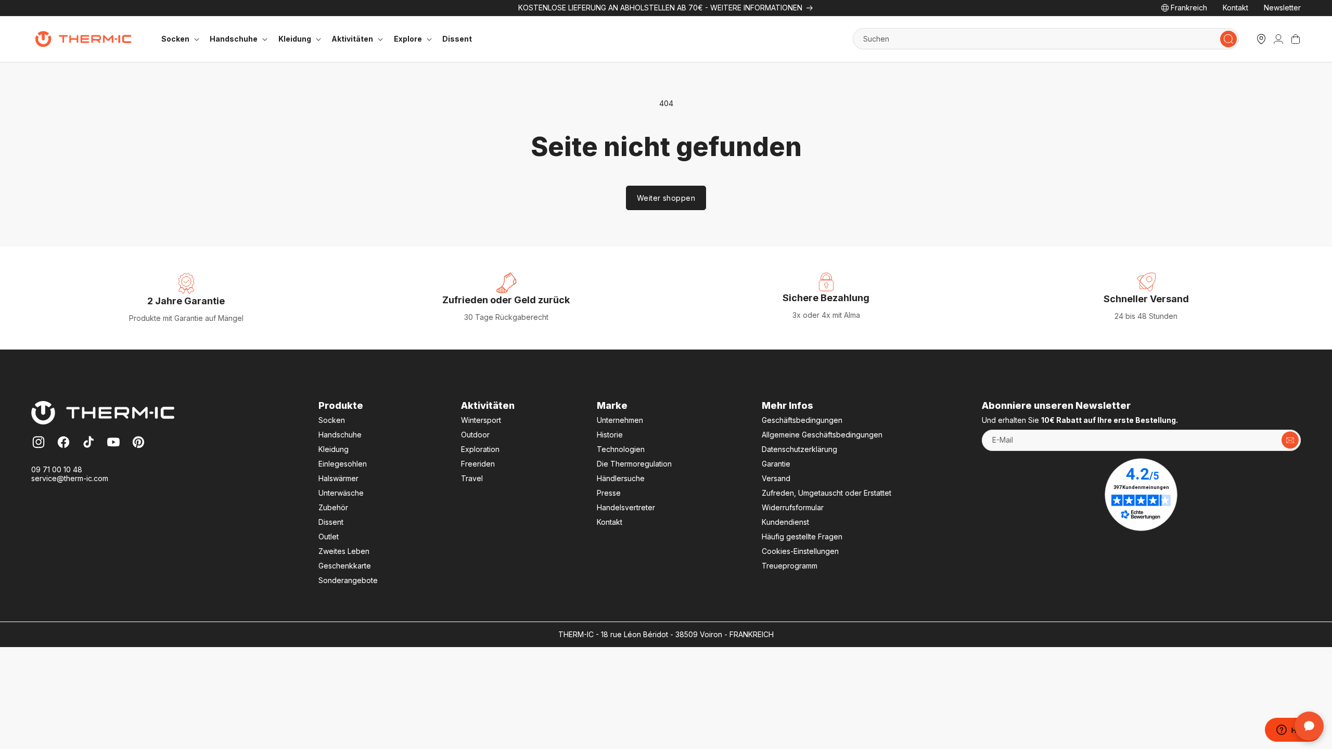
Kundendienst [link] (785, 522)
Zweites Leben (343, 551)
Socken (331, 420)
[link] (1278, 39)
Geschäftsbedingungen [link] (802, 420)
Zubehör (333, 507)
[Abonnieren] (1290, 440)
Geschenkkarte (344, 565)
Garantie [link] (776, 463)
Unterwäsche (341, 492)
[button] (179, 39)
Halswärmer (338, 478)
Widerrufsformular (793, 507)
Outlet (328, 536)
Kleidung (333, 449)
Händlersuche (621, 478)
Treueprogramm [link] (789, 565)
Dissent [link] (330, 522)
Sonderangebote (348, 580)
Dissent (457, 38)
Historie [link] (610, 434)
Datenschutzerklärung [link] (799, 449)
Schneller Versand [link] (1146, 298)
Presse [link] (609, 492)
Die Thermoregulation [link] (634, 463)
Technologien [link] (621, 449)
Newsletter (1282, 7)
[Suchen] (1228, 39)
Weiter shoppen (666, 197)
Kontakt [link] (609, 522)
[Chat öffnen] (1309, 726)
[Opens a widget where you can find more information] (1293, 731)
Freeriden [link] (478, 463)
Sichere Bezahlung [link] (826, 297)
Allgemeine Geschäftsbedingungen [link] (822, 434)
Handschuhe (340, 434)
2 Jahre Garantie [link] (186, 300)
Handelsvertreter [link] (626, 507)
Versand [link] (776, 478)
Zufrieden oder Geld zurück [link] (506, 299)
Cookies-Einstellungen (800, 551)
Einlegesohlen (342, 463)
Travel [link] (472, 478)
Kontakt (1235, 7)
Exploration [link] (480, 449)
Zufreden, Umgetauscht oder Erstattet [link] (826, 492)
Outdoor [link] (475, 434)
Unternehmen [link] (620, 420)
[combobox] (1046, 38)
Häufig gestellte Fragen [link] (802, 536)
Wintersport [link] (481, 420)
